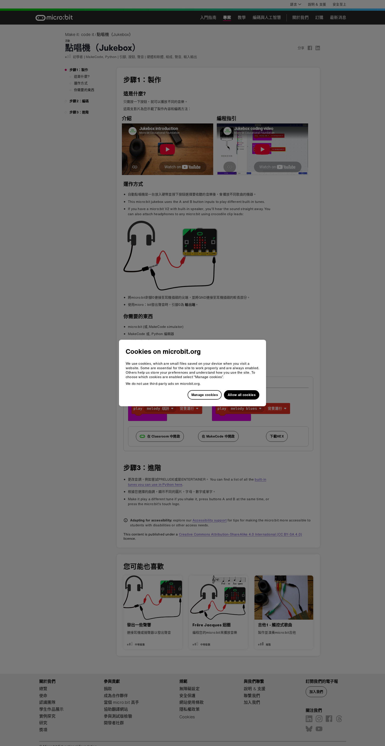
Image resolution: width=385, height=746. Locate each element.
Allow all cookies (242, 394)
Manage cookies (204, 394)
